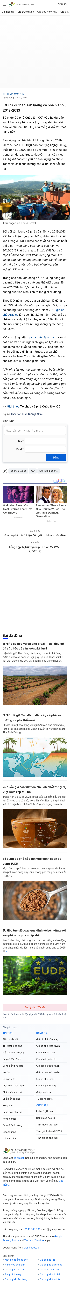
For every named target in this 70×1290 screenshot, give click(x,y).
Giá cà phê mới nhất (50, 1274)
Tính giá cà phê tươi (47, 1137)
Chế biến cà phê (11, 1098)
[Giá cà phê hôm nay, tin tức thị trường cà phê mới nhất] (21, 4)
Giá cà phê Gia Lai (14, 1269)
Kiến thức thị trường (13, 1052)
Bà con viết (9, 1079)
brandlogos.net (32, 1247)
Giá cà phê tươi (48, 1259)
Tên (21, 441)
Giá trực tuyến (25, 11)
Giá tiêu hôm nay (47, 11)
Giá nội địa (8, 11)
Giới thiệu (62, 4)
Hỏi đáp (7, 1072)
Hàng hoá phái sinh (13, 1112)
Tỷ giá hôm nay (13, 1274)
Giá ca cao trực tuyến (48, 1072)
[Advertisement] (35, 53)
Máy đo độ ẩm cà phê (16, 1259)
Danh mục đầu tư (45, 1117)
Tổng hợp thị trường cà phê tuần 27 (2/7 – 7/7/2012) (35, 549)
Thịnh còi (19, 1157)
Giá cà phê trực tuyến (48, 1045)
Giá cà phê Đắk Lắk (50, 1279)
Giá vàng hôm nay (46, 1085)
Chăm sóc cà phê (12, 1092)
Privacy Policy (11, 1240)
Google (58, 1236)
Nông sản (8, 1105)
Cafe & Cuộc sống (12, 1125)
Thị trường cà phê (13, 93)
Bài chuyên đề (10, 1039)
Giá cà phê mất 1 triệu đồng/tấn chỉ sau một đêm (35, 535)
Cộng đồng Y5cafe (13, 1065)
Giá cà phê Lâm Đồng (16, 1279)
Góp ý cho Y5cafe (35, 1007)
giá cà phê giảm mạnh (42, 337)
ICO (33, 471)
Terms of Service (34, 1240)
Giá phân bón (43, 1092)
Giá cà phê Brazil (45, 1079)
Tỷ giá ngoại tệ (44, 1098)
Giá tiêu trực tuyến (46, 1059)
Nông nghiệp (9, 1118)
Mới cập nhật (10, 1138)
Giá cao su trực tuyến (48, 1065)
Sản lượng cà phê (48, 471)
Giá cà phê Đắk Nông (51, 1264)
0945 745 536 (32, 1229)
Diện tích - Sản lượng (14, 1085)
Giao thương (9, 1132)
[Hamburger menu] (4, 4)
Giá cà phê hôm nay (47, 1039)
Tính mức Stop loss (47, 1124)
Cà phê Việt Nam (12, 1059)
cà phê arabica (18, 471)
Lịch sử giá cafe (45, 1111)
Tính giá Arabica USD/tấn (49, 1131)
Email (20, 449)
